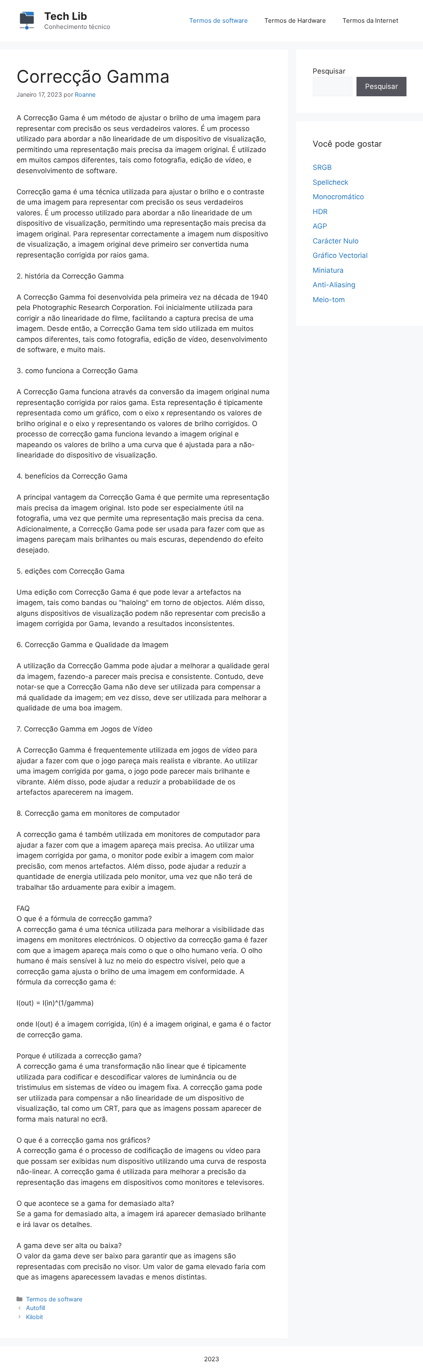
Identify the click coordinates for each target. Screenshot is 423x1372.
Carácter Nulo (336, 241)
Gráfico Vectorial (340, 255)
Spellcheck (330, 182)
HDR (320, 211)
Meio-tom (329, 299)
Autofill (35, 1307)
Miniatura (328, 270)
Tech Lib (65, 16)
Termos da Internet (370, 20)
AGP (320, 226)
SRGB (322, 167)
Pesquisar (329, 71)
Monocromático (338, 197)
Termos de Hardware (295, 20)
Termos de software (218, 20)
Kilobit (34, 1316)
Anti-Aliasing (334, 285)
